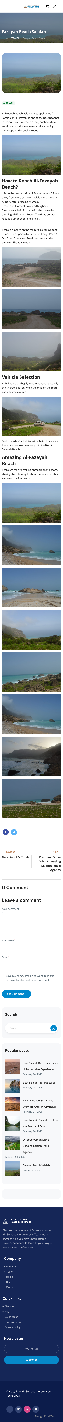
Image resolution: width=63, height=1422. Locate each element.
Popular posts (17, 1050)
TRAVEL (15, 38)
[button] (48, 6)
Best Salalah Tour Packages (39, 1082)
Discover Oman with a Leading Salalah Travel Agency (36, 1146)
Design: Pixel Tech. (46, 1416)
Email (5, 957)
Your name (8, 940)
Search (11, 1014)
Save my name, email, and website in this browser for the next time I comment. (30, 978)
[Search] (53, 1028)
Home (5, 38)
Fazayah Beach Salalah (36, 1165)
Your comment (10, 909)
